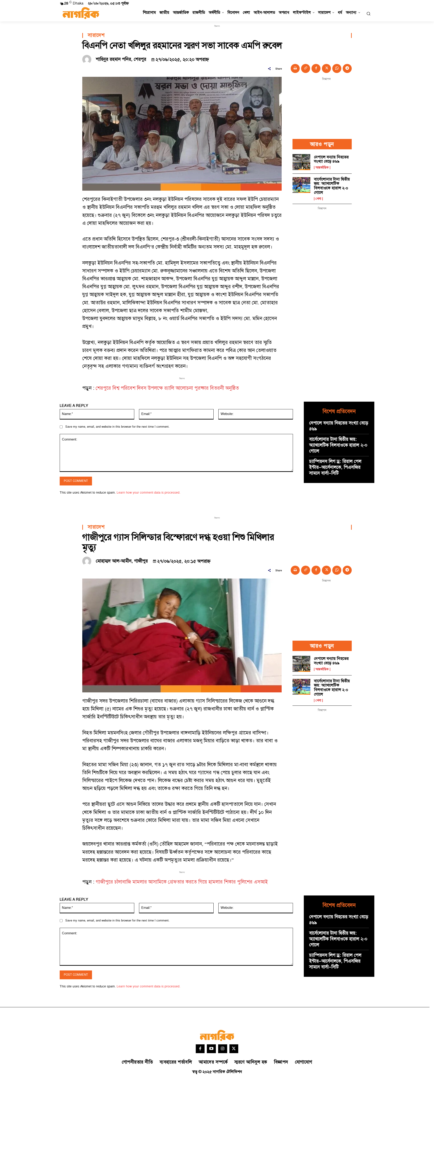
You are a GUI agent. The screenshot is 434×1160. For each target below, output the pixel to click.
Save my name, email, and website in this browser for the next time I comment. (117, 427)
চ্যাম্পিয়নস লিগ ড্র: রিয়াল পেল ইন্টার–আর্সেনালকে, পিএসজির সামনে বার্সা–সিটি (335, 467)
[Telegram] (347, 68)
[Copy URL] (305, 68)
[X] (326, 68)
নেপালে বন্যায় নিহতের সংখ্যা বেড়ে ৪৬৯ (331, 159)
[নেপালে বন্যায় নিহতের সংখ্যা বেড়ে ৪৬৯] (301, 162)
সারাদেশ (96, 35)
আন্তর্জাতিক (322, 167)
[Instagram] (222, 1048)
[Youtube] (211, 1048)
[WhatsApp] (336, 68)
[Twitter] (233, 1048)
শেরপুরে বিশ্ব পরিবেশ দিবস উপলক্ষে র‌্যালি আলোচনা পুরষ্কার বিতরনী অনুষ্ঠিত (167, 388)
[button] (368, 14)
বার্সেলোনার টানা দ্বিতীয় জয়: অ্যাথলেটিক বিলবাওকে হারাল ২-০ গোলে (332, 185)
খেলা (318, 198)
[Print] (295, 68)
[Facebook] (316, 68)
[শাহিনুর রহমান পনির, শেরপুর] (88, 59)
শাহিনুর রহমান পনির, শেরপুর (121, 59)
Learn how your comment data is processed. (148, 492)
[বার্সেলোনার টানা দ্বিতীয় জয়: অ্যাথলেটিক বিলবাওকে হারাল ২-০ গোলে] (301, 185)
